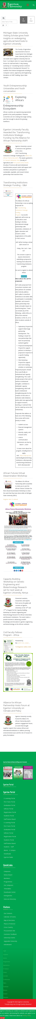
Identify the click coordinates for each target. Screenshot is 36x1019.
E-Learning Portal (9, 798)
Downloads (7, 854)
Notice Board (8, 875)
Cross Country (8, 927)
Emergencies (8, 895)
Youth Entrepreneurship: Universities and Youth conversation (15, 88)
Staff (12, 847)
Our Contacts (8, 913)
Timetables (7, 889)
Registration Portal (10, 812)
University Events (9, 938)
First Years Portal (9, 802)
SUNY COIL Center (23, 643)
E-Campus (12, 850)
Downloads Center (10, 892)
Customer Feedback (10, 934)
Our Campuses (8, 885)
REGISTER (24, 276)
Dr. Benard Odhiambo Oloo (11, 160)
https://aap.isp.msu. (25, 455)
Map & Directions (9, 920)
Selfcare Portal (8, 809)
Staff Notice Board (10, 819)
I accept (2, 1018)
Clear (31, 21)
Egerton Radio (8, 857)
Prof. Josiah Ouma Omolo (21, 163)
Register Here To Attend (10, 499)
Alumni (6, 850)
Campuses (7, 871)
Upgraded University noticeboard (10, 942)
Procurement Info (9, 931)
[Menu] (28, 5)
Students (7, 847)
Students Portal (9, 816)
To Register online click (23, 647)
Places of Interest (9, 924)
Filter (23, 21)
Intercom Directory (10, 899)
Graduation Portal (9, 805)
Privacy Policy (27, 1015)
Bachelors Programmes (8, 880)
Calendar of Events (10, 917)
